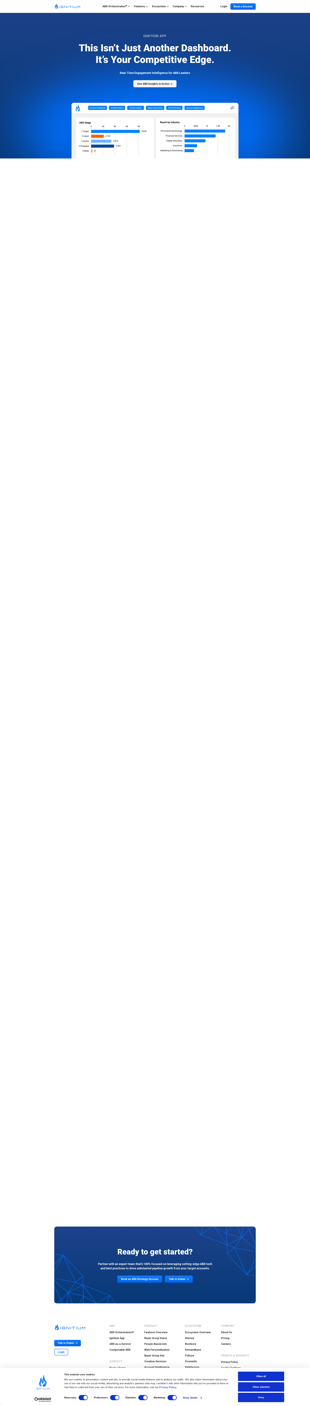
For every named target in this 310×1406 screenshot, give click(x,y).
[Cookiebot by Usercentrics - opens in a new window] (43, 1399)
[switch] (114, 1397)
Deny (261, 1397)
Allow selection (261, 1387)
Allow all (261, 1376)
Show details (190, 1397)
